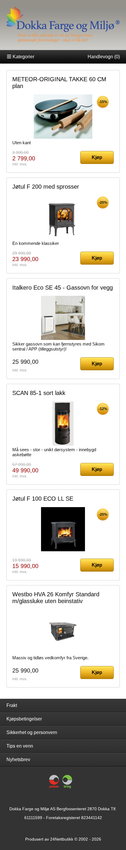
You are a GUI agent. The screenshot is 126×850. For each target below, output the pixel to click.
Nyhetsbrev (18, 759)
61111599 (33, 817)
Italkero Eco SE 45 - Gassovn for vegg (62, 287)
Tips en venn (19, 745)
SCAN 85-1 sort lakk (38, 393)
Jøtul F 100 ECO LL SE (42, 498)
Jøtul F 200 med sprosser (45, 186)
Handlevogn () (104, 56)
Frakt (11, 705)
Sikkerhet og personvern (31, 732)
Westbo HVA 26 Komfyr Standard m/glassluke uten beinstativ (55, 597)
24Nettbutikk (61, 839)
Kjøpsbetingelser (24, 718)
